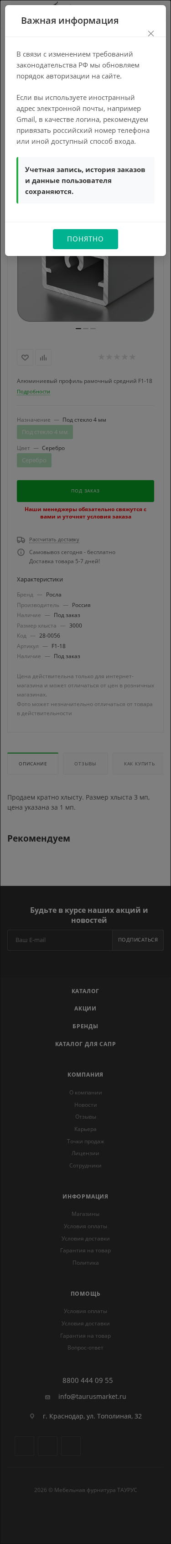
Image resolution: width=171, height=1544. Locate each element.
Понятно (85, 238)
